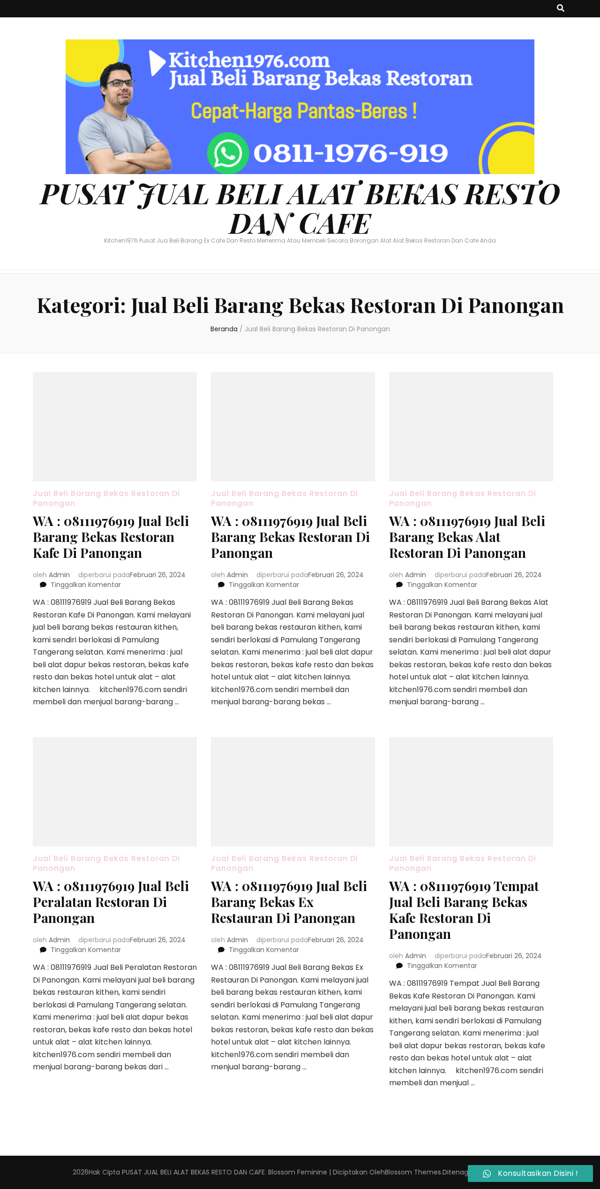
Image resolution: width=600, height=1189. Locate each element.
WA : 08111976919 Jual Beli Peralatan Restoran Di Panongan (111, 901)
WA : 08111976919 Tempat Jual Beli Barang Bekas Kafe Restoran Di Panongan (464, 909)
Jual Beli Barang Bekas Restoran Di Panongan (106, 498)
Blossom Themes (413, 1172)
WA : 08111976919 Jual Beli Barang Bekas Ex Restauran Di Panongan (289, 901)
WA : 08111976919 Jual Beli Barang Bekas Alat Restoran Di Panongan (467, 536)
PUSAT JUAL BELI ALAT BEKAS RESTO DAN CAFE (300, 207)
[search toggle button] (560, 8)
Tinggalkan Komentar (86, 584)
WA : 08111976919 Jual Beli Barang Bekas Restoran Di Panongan (290, 536)
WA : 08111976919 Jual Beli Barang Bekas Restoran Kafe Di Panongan (111, 536)
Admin (59, 574)
